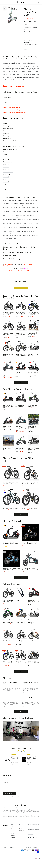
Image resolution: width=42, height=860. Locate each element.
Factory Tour (6, 95)
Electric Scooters (7, 97)
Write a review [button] (21, 288)
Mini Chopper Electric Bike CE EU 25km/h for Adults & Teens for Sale (8, 621)
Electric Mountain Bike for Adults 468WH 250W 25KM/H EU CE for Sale (33, 313)
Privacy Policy (26, 796)
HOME (15, 268)
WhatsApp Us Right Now (28, 18)
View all (21, 382)
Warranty (20, 826)
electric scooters (7, 121)
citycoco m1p (6, 164)
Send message (9, 793)
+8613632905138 (30, 834)
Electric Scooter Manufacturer (13, 86)
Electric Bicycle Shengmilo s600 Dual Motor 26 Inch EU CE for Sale (8, 313)
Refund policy (21, 828)
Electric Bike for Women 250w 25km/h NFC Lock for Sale (8, 354)
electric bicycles (7, 126)
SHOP (12, 828)
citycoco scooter (7, 133)
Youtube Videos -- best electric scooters (13, 105)
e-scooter (5, 154)
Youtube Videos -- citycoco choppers (12, 110)
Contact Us (13, 835)
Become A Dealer (9, 259)
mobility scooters (7, 138)
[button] (34, 2)
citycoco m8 (6, 179)
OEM (14, 255)
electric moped (6, 136)
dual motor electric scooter (22, 92)
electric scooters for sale (27, 197)
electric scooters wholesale (9, 141)
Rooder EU (6, 847)
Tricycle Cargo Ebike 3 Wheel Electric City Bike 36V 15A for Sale (33, 354)
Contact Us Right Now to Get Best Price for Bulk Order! (17, 270)
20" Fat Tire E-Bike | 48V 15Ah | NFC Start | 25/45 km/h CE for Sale (33, 333)
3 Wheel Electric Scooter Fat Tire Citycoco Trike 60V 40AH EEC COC (33, 374)
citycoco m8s (6, 181)
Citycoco (5, 102)
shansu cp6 (5, 189)
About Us (12, 833)
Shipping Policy (22, 830)
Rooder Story (13, 837)
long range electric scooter (10, 149)
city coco (5, 157)
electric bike (6, 159)
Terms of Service (34, 796)
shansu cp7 (5, 191)
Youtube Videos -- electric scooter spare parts (14, 112)
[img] (21, 750)
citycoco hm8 (6, 167)
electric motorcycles (8, 128)
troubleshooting (25, 252)
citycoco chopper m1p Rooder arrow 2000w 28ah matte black (19, 448)
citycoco (5, 123)
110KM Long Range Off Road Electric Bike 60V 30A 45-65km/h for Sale (20, 313)
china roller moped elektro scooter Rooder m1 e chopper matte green (33, 405)
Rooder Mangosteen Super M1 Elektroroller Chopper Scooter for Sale (8, 374)
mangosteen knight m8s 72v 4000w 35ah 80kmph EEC (8, 448)
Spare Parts (13, 830)
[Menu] (3, 2)
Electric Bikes (6, 100)
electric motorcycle (7, 162)
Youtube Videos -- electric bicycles (11, 107)
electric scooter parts (8, 131)
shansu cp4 (5, 184)
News (12, 832)
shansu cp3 (5, 186)
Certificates (23, 244)
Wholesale (21, 268)
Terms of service (22, 832)
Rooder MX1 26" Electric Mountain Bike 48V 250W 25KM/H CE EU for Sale (20, 354)
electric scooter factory (9, 152)
